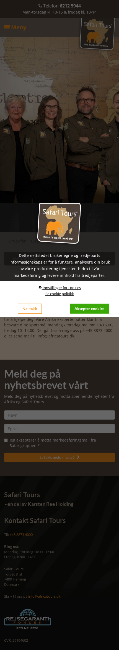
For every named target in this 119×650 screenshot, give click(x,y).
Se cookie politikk (59, 293)
